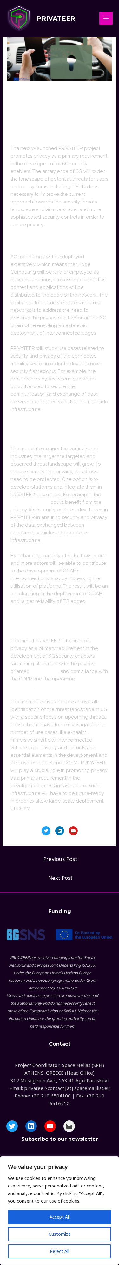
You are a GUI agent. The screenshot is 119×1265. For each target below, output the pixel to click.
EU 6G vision (45, 671)
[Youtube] (73, 830)
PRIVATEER (55, 18)
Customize (60, 1234)
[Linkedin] (59, 830)
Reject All (59, 1251)
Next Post (60, 877)
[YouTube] (50, 1126)
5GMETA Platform (29, 502)
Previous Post (60, 859)
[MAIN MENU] (106, 18)
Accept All (60, 1217)
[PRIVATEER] (19, 18)
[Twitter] (46, 830)
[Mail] (69, 1126)
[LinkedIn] (31, 1126)
